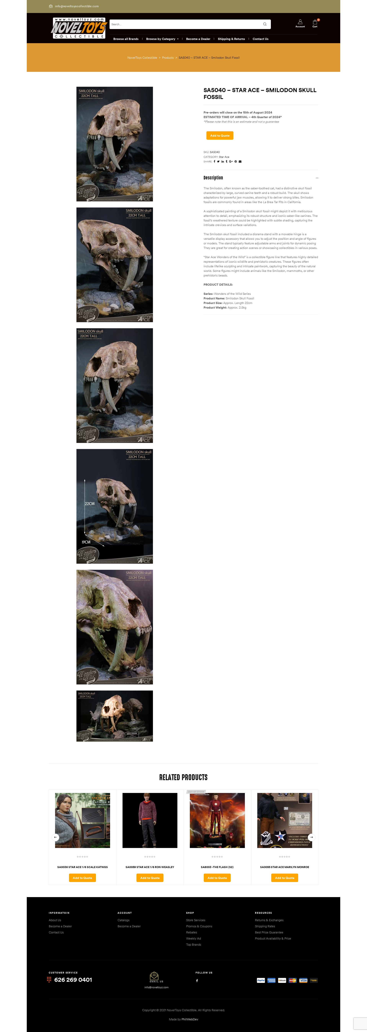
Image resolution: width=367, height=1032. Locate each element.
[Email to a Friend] (240, 161)
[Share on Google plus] (231, 161)
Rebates (191, 932)
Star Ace (224, 157)
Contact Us (56, 932)
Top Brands (193, 944)
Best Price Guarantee (269, 932)
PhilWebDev (190, 1019)
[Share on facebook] (214, 161)
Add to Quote (220, 135)
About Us (55, 920)
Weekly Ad (193, 938)
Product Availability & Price (273, 938)
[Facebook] (197, 981)
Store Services (195, 920)
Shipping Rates (265, 926)
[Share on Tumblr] (226, 161)
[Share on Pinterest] (236, 161)
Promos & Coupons (199, 926)
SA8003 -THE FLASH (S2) (217, 867)
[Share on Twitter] (218, 161)
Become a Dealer (60, 926)
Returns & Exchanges (269, 920)
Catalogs (123, 920)
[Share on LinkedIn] (223, 161)
